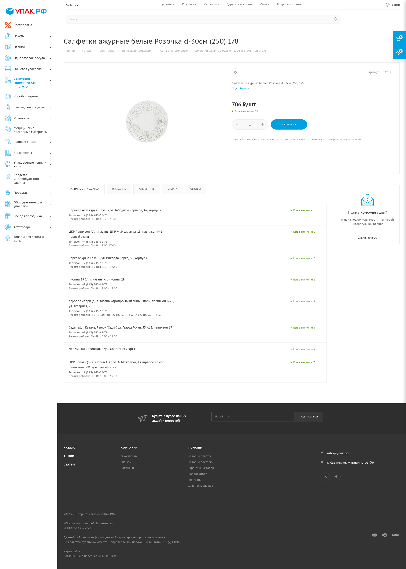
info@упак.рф (338, 453)
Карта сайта (72, 551)
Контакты (194, 480)
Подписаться (309, 416)
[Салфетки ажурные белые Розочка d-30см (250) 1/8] (148, 121)
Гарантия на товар (201, 468)
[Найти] (336, 19)
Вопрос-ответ (197, 474)
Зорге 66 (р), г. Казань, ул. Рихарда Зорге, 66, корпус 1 (108, 258)
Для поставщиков (200, 486)
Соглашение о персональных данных (90, 556)
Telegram (336, 476)
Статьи (69, 464)
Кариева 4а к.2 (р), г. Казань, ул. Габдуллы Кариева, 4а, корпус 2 (115, 210)
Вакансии (127, 468)
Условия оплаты (199, 456)
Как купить (147, 188)
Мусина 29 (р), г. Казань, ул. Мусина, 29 (97, 279)
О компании (129, 456)
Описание (119, 188)
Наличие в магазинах (84, 188)
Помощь (195, 447)
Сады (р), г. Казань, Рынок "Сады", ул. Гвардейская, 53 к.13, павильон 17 (120, 327)
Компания (129, 447)
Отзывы (195, 188)
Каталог (70, 447)
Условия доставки (200, 462)
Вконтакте (325, 476)
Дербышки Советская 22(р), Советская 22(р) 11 (103, 349)
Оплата (172, 188)
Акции (69, 456)
